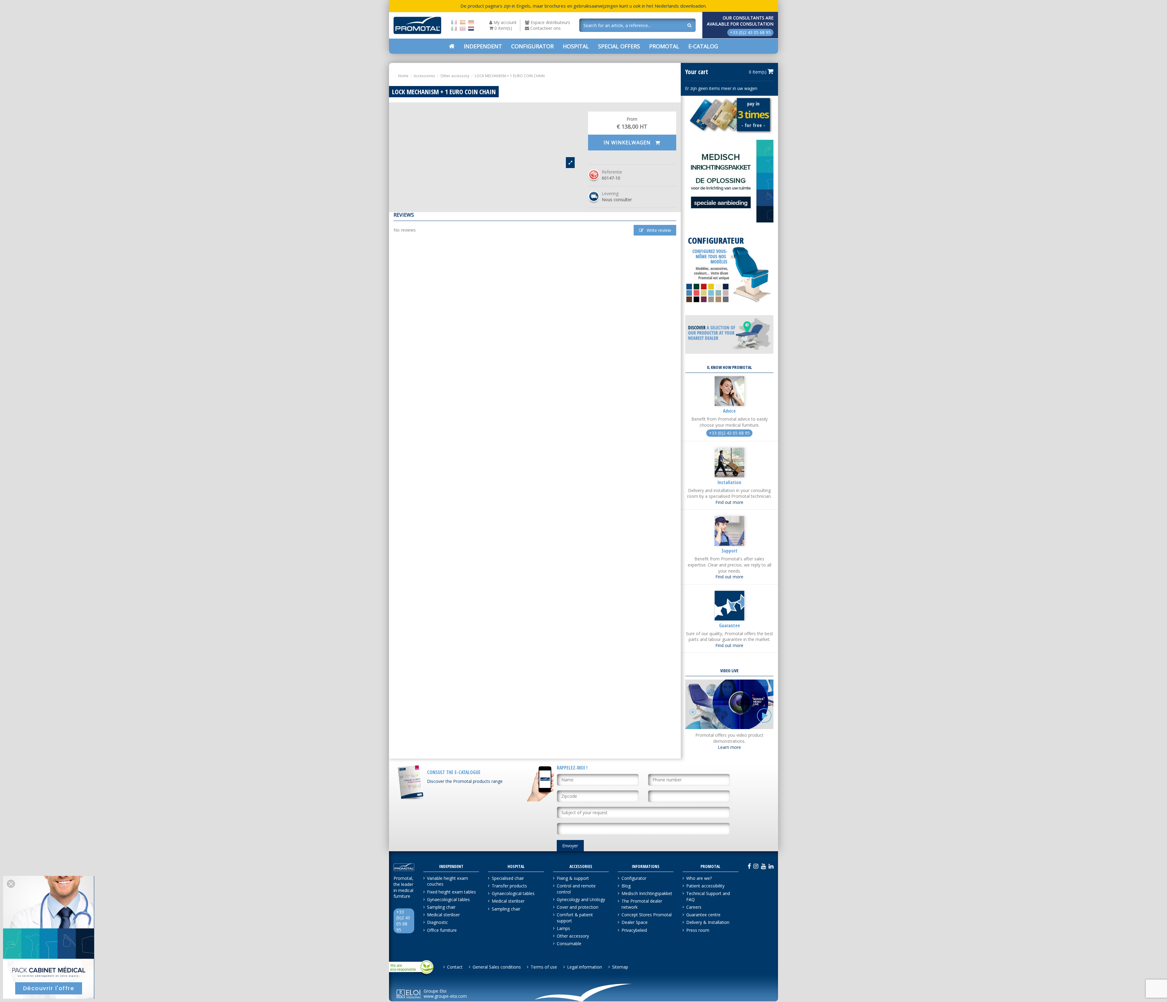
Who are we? (699, 878)
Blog (626, 886)
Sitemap (620, 967)
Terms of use (544, 967)
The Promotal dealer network (641, 904)
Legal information (584, 967)
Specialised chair (508, 878)
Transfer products (509, 886)
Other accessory (573, 936)
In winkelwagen (628, 142)
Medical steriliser (443, 915)
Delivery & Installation (707, 922)
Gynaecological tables (448, 899)
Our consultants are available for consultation (740, 21)
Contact (455, 967)
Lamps (563, 928)
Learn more (729, 747)
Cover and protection (577, 907)
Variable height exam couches (447, 881)
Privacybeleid (634, 930)
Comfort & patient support (575, 918)
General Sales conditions (497, 967)
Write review (658, 230)
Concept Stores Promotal (646, 915)
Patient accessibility (705, 886)
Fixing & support (573, 878)
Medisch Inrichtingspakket (646, 893)
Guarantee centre (703, 915)
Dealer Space (634, 922)
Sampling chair (441, 907)
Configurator (633, 878)
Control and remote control (576, 889)
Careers (693, 907)
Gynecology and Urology (581, 899)
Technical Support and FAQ (708, 896)
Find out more (729, 502)
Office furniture (442, 930)
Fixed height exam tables (451, 892)
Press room (697, 930)
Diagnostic (437, 922)
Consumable (569, 943)
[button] (619, 46)
